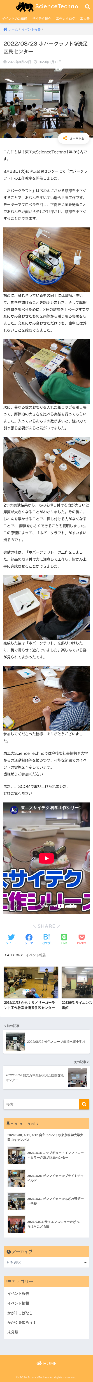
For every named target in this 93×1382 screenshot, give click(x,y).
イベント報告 (36, 955)
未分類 (12, 1332)
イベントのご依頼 (14, 18)
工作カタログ (65, 18)
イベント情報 (18, 1303)
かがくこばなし (20, 1313)
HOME (49, 1363)
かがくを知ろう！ (21, 1322)
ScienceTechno (56, 6)
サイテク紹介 (41, 18)
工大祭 (85, 18)
